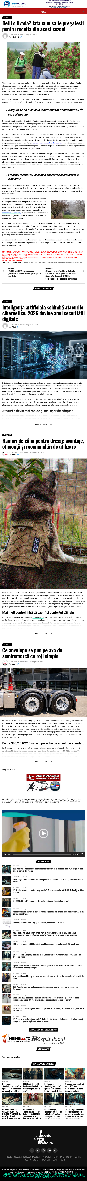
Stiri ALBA (8, 1174)
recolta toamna (30, 263)
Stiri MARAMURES (30, 1176)
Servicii (55, 1160)
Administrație (59, 1157)
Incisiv (13, 455)
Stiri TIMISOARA (74, 1176)
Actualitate (47, 1157)
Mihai (13, 327)
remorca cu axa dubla (48, 263)
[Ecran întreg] (82, 854)
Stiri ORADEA (53, 1176)
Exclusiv (28, 1160)
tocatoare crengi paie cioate (70, 263)
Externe (78, 1157)
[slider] (42, 854)
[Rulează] (5, 854)
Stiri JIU (19, 1176)
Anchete (36, 1160)
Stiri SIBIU (63, 1176)
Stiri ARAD (16, 1174)
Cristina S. (15, 37)
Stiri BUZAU (44, 1174)
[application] (43, 833)
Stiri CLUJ (67, 1174)
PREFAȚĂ (9, 1157)
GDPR (63, 1160)
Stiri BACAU (35, 1174)
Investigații (46, 1160)
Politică (69, 1157)
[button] (43, 833)
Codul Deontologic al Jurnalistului (27, 1157)
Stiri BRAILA (47, 1178)
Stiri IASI (12, 1176)
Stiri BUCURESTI (56, 1174)
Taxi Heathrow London (11, 1057)
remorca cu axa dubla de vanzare (47, 143)
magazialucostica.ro (11, 212)
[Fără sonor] (78, 854)
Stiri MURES (43, 1176)
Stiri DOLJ (76, 1174)
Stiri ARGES (25, 1174)
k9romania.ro (38, 617)
